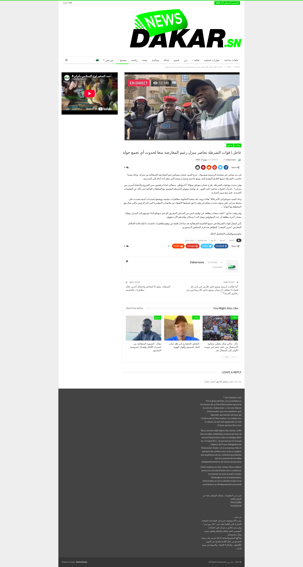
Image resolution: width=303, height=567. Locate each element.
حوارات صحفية (212, 60)
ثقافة (196, 60)
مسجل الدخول (222, 381)
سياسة (155, 60)
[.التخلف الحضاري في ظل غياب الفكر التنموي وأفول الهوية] (182, 328)
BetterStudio (81, 562)
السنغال (231, 240)
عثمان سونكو (189, 240)
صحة (144, 60)
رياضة (134, 60)
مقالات (237, 145)
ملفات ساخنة (231, 60)
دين (185, 60)
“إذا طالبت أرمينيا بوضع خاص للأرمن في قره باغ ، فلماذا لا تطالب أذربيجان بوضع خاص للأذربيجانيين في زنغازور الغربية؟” (212, 290)
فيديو (176, 60)
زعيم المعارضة (202, 240)
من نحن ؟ (108, 60)
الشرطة (222, 240)
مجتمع (123, 60)
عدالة (166, 60)
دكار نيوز (213, 240)
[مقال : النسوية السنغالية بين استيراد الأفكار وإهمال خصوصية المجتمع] (143, 328)
